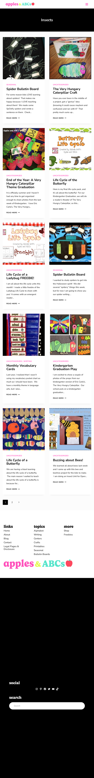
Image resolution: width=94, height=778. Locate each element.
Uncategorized (61, 84)
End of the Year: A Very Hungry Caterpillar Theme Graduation (23, 183)
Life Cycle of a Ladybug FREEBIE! (20, 276)
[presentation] (24, 58)
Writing (28, 361)
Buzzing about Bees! (68, 460)
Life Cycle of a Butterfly (16, 462)
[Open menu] (86, 4)
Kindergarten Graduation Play (65, 367)
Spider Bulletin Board (22, 89)
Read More (13, 118)
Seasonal (11, 84)
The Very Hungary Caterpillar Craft (66, 91)
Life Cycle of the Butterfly (65, 182)
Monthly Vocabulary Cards (21, 367)
